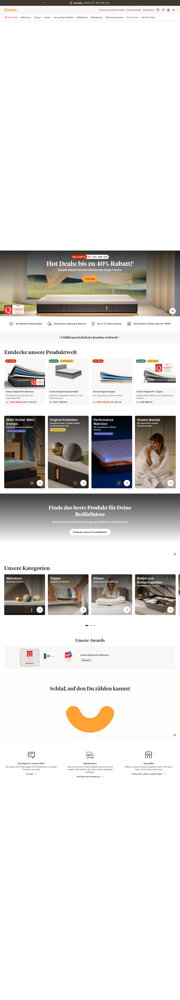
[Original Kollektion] (83, 483)
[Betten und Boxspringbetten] (170, 610)
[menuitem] (112, 10)
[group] (24, 594)
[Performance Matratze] (127, 483)
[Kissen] (127, 610)
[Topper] (83, 610)
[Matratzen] (40, 610)
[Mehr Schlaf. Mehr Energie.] (40, 483)
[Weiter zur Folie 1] (86, 625)
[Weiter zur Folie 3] (94, 625)
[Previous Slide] (44, 3)
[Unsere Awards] (170, 483)
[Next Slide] (136, 3)
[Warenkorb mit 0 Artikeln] (174, 10)
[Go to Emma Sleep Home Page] (10, 10)
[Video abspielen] (75, 483)
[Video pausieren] (172, 311)
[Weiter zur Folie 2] (91, 625)
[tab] (29, 657)
